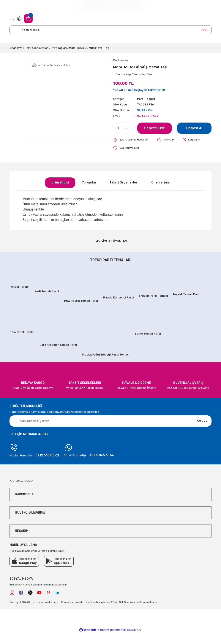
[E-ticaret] (110, 630)
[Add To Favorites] (126, 148)
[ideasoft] (87, 630)
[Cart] (28, 18)
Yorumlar (89, 182)
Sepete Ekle (154, 128)
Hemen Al (194, 128)
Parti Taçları (146, 98)
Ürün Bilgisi (60, 182)
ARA (204, 29)
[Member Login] (19, 18)
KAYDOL (202, 420)
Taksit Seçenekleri (123, 182)
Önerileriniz (160, 182)
